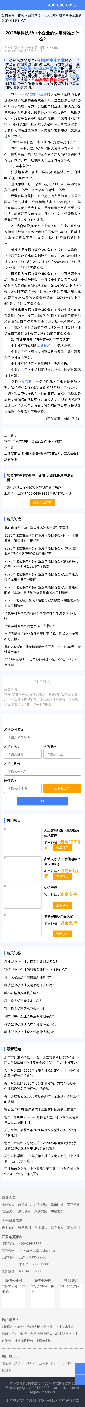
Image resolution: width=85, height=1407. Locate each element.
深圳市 (19, 1363)
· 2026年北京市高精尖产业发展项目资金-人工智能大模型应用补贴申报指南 (41, 576)
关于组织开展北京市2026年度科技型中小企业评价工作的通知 (42, 1132)
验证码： (10, 781)
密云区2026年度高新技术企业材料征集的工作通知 (40, 1109)
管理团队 (40, 1227)
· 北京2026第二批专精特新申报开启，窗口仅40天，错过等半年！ (42, 649)
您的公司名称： (15, 729)
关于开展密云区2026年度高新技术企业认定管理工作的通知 (42, 1098)
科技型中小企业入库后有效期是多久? (30, 962)
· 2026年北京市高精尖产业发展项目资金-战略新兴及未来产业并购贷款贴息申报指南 (41, 563)
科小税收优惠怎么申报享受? (24, 1008)
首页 (21, 15)
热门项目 (24, 1211)
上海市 (43, 1363)
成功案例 (40, 1211)
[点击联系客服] (79, 1369)
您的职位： (51, 746)
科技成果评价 (23, 1341)
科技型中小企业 (31, 51)
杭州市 (6, 1370)
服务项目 (8, 1204)
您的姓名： (12, 746)
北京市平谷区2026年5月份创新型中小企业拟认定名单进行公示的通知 (41, 1119)
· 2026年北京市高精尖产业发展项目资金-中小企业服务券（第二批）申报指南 (41, 538)
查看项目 (62, 848)
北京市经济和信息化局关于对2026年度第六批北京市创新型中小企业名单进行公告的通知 (42, 1145)
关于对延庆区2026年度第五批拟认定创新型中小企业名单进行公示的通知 (42, 1073)
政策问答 (57, 1204)
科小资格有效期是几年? (21, 993)
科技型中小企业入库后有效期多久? (29, 1016)
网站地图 (57, 1211)
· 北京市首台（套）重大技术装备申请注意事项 (36, 528)
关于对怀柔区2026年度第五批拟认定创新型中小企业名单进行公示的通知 (42, 1158)
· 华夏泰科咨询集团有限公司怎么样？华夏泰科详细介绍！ (41, 615)
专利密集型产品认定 (58, 916)
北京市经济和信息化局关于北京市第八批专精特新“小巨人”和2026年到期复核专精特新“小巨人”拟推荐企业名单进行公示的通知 (42, 1060)
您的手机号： (13, 764)
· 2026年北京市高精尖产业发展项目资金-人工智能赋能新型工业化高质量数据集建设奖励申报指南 (41, 589)
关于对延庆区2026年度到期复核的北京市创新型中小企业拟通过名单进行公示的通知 (42, 1085)
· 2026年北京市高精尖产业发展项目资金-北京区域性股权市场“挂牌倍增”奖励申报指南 (41, 550)
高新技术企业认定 (14, 1334)
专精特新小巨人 (41, 1334)
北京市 (6, 1363)
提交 (42, 801)
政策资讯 (24, 1204)
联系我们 (24, 1227)
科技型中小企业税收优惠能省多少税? (30, 1032)
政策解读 (34, 15)
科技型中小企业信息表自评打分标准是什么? (35, 969)
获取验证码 (62, 788)
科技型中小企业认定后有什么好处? (29, 985)
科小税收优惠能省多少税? (22, 1001)
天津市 (68, 1363)
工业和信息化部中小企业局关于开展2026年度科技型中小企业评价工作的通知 (42, 1171)
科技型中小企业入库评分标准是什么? (30, 1024)
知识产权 (50, 888)
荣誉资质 (57, 1227)
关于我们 (8, 1227)
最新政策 (8, 1211)
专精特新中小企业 (40, 1327)
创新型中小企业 (13, 1327)
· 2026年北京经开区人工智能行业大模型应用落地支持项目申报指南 (42, 602)
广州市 (56, 1363)
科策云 (6, 1341)
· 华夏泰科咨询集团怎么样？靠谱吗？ (30, 626)
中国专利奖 (44, 1341)
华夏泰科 (20, 5)
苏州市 (31, 1363)
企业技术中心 (64, 1327)
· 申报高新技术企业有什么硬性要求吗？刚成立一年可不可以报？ (41, 636)
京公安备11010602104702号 (31, 1383)
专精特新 (73, 1204)
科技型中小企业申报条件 (40, 68)
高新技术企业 (47, 345)
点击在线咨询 (42, 502)
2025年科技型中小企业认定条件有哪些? (33, 441)
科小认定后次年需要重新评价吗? (27, 977)
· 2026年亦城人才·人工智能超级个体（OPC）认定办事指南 (41, 662)
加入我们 (73, 1227)
